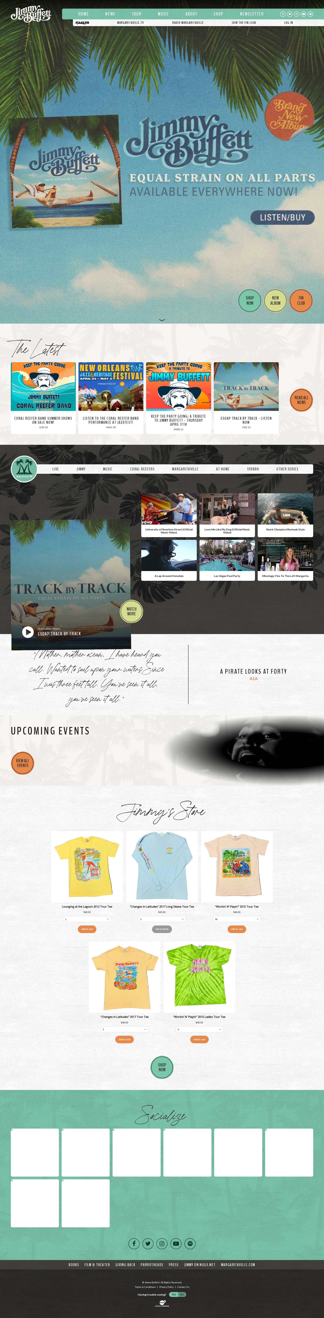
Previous (4, 162)
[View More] (162, 319)
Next (320, 162)
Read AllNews (301, 400)
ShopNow (162, 1067)
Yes (173, 1294)
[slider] (162, 162)
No (182, 1294)
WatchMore (132, 611)
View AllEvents (22, 763)
